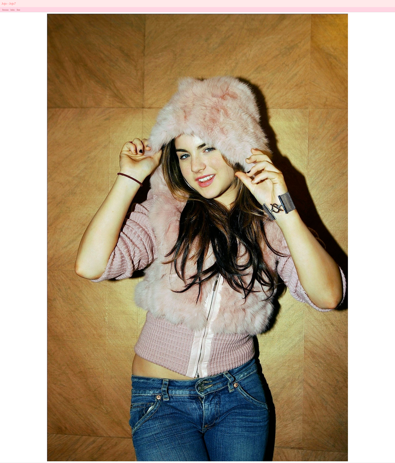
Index (12, 10)
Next (18, 10)
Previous (5, 10)
